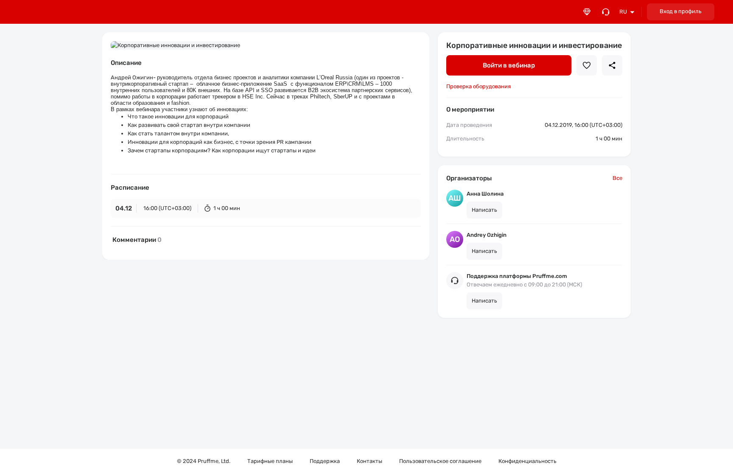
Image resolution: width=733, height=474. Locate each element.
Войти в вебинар (509, 65)
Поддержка (325, 461)
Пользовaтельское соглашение (440, 461)
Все (617, 178)
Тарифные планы (270, 461)
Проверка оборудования (478, 86)
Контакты (369, 461)
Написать (484, 210)
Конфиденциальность (527, 461)
